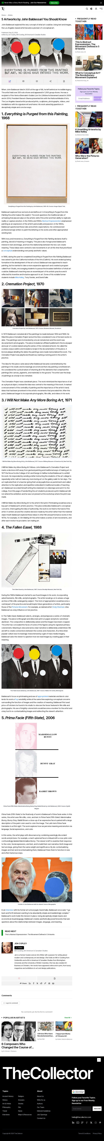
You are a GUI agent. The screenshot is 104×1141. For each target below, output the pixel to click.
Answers (86, 161)
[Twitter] (37, 983)
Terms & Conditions (84, 1133)
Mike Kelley (19, 277)
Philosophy (6, 1107)
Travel (4, 1111)
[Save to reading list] (37, 81)
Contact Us (41, 1118)
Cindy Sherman (58, 607)
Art (85, 52)
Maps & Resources (25, 1115)
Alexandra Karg (81, 80)
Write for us (41, 1100)
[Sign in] (96, 9)
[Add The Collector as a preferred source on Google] (78, 1092)
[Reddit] (41, 983)
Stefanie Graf (80, 135)
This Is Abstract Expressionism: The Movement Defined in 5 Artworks (30, 934)
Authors (40, 1104)
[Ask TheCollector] (10, 81)
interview (9, 910)
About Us (40, 1096)
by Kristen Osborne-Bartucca (64, 1039)
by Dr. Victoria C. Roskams (9, 1051)
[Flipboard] (49, 983)
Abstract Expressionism (51, 221)
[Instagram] (95, 1122)
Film (19, 1107)
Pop (16, 699)
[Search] (87, 9)
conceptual (7, 251)
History (5, 1100)
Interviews (6, 1115)
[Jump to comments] (23, 81)
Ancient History (7, 1096)
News (20, 1111)
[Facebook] (34, 983)
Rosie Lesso (80, 52)
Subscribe (54, 3)
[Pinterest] (100, 1122)
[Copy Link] (45, 983)
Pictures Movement (19, 607)
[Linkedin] (30, 983)
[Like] (19, 978)
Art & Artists (6, 1104)
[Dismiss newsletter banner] (101, 2)
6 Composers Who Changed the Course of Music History (17, 1045)
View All (67, 1018)
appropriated (43, 696)
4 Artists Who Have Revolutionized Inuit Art (45, 1035)
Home (4, 15)
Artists (10, 15)
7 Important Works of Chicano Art (63, 1035)
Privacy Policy (97, 1133)
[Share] (50, 81)
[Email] (53, 983)
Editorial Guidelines (43, 1111)
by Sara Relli (40, 1039)
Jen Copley (12, 34)
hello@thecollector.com (81, 1117)
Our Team (40, 1107)
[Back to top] (99, 1060)
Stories (20, 1104)
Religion (21, 1096)
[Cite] (64, 81)
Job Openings (42, 1115)
